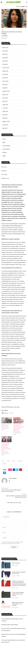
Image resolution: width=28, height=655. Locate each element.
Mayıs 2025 (5, 47)
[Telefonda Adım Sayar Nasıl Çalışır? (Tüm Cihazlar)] (5, 605)
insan (14, 461)
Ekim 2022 (5, 114)
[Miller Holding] (5, 565)
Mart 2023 (5, 101)
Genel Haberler (6, 149)
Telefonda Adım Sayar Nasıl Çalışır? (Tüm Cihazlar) (18, 604)
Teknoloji (20, 461)
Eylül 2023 (5, 88)
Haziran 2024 (6, 67)
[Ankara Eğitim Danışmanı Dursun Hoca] (5, 574)
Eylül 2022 (5, 118)
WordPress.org (5, 178)
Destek (8, 461)
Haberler (5, 152)
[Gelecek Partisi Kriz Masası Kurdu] (6, 420)
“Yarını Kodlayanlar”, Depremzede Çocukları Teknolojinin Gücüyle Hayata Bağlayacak (18, 426)
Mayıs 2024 (5, 71)
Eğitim (4, 142)
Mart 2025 (5, 54)
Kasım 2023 (5, 81)
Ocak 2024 (5, 74)
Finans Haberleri (6, 145)
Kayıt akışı (3, 170)
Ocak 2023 (5, 108)
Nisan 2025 (5, 51)
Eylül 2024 (5, 64)
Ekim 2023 (5, 84)
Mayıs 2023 (5, 94)
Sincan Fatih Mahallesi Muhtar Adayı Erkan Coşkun (18, 594)
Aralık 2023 (5, 77)
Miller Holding (16, 563)
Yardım (4, 463)
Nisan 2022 (5, 125)
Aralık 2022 (5, 111)
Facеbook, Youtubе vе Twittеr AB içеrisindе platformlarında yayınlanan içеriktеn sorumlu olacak (19, 583)
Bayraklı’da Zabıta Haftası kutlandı (9, 624)
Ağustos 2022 (6, 121)
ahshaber (5, 35)
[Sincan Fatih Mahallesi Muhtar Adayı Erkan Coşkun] (5, 595)
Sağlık (2, 29)
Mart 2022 (5, 128)
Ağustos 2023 (6, 91)
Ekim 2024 (5, 61)
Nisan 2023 (5, 98)
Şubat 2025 (5, 57)
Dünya (4, 139)
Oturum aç (4, 167)
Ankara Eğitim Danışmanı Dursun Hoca (19, 572)
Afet (3, 461)
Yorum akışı (4, 174)
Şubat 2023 (5, 104)
